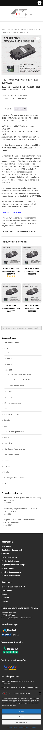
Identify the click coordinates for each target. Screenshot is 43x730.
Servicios (5, 598)
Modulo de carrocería (19, 95)
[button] (40, 693)
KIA (5, 426)
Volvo (6, 483)
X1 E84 (9, 370)
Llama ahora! (7, 231)
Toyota (6, 472)
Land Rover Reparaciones (14, 432)
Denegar (21, 717)
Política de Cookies (12, 727)
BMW (6, 348)
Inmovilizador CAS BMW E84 (20, 380)
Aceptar (21, 711)
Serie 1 (9, 353)
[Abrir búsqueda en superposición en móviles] (22, 328)
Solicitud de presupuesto (11, 572)
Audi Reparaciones (11, 343)
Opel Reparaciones (11, 455)
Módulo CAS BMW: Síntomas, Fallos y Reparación (20, 687)
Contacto (5, 554)
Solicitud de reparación (11, 575)
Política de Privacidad (23, 727)
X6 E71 (9, 397)
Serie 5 (9, 364)
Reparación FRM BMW (18, 98)
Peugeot (7, 460)
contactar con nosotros (28, 190)
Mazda (6, 437)
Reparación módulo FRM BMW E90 (16, 207)
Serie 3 (9, 358)
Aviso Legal (33, 727)
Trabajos (5, 601)
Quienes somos (8, 568)
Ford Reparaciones (11, 414)
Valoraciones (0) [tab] (20, 109)
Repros (4, 594)
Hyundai (7, 420)
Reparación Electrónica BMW (13, 587)
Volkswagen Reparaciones (14, 478)
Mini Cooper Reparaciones (14, 449)
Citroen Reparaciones (12, 403)
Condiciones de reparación (12, 550)
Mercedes (8, 443)
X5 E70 (9, 391)
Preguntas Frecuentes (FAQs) (13, 565)
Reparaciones (7, 590)
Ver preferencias (21, 722)
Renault (7, 466)
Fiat (5, 409)
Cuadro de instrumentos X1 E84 (21, 374)
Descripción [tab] (8, 109)
